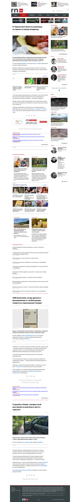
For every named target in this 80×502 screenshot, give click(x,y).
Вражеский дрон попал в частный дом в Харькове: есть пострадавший (29, 291)
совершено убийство (43, 462)
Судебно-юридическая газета (28, 335)
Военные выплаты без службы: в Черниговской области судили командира (30, 287)
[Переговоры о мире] (47, 22)
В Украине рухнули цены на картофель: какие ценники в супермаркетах (29, 262)
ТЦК (33, 380)
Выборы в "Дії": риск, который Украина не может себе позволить (62, 61)
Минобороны (22, 380)
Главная (15, 15)
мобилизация (28, 380)
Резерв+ (37, 382)
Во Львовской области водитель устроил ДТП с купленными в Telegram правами (29, 272)
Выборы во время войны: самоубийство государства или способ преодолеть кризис (62, 78)
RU (68, 9)
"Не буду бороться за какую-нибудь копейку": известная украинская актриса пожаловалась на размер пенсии (30, 253)
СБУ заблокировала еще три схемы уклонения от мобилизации (25, 394)
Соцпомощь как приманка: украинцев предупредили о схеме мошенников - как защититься (30, 267)
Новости (23, 15)
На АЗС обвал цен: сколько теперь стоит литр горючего (25, 258)
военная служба (38, 380)
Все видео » (65, 143)
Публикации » (54, 25)
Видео (56, 15)
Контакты (13, 488)
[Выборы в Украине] (61, 22)
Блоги (64, 15)
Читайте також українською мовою (36, 31)
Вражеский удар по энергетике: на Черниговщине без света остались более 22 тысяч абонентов (30, 282)
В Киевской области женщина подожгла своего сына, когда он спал (26, 134)
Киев (28, 479)
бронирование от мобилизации (28, 382)
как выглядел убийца (42, 465)
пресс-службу (37, 63)
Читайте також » (16, 133)
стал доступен (19, 366)
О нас (12, 487)
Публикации (31, 15)
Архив (12, 491)
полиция (32, 479)
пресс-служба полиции (26, 442)
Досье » (52, 145)
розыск (36, 479)
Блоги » (52, 56)
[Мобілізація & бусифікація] (33, 22)
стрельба (24, 479)
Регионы (40, 15)
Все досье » (65, 181)
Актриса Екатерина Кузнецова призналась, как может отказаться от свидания (28, 248)
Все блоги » (65, 84)
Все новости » (45, 144)
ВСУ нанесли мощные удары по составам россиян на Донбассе (27, 277)
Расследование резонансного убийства (22, 470)
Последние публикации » (18, 154)
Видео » (52, 94)
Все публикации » (63, 54)
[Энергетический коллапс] (19, 22)
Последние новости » (17, 244)
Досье (48, 15)
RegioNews (24, 63)
